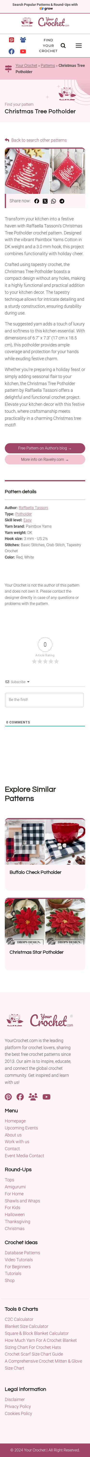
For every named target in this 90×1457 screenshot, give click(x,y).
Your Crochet (26, 65)
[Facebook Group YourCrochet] (33, 1096)
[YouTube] (23, 51)
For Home (14, 1193)
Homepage (15, 1120)
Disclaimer (15, 1399)
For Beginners (18, 1266)
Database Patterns (22, 1252)
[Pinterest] (11, 40)
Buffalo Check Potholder (35, 872)
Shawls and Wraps (22, 1200)
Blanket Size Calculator (26, 1326)
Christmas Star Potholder (37, 952)
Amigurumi (15, 1186)
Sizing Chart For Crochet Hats (33, 1347)
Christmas (14, 1228)
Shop (10, 1280)
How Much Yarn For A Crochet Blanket (41, 1340)
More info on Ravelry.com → (45, 459)
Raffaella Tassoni (33, 507)
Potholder (23, 514)
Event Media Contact (24, 1155)
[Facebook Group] (23, 40)
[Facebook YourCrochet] (20, 1096)
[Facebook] (11, 51)
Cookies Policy (18, 1413)
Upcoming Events (21, 1127)
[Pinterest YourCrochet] (8, 1096)
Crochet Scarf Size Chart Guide (34, 1354)
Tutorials (13, 1273)
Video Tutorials (19, 1259)
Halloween (15, 1214)
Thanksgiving (17, 1221)
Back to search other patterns (38, 140)
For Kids (12, 1207)
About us (13, 1134)
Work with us (17, 1141)
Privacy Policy (18, 1406)
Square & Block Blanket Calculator (37, 1333)
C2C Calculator (19, 1319)
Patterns (48, 65)
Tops (9, 1179)
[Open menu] (78, 45)
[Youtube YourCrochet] (46, 1096)
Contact (12, 1148)
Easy (28, 520)
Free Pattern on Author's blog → (45, 448)
